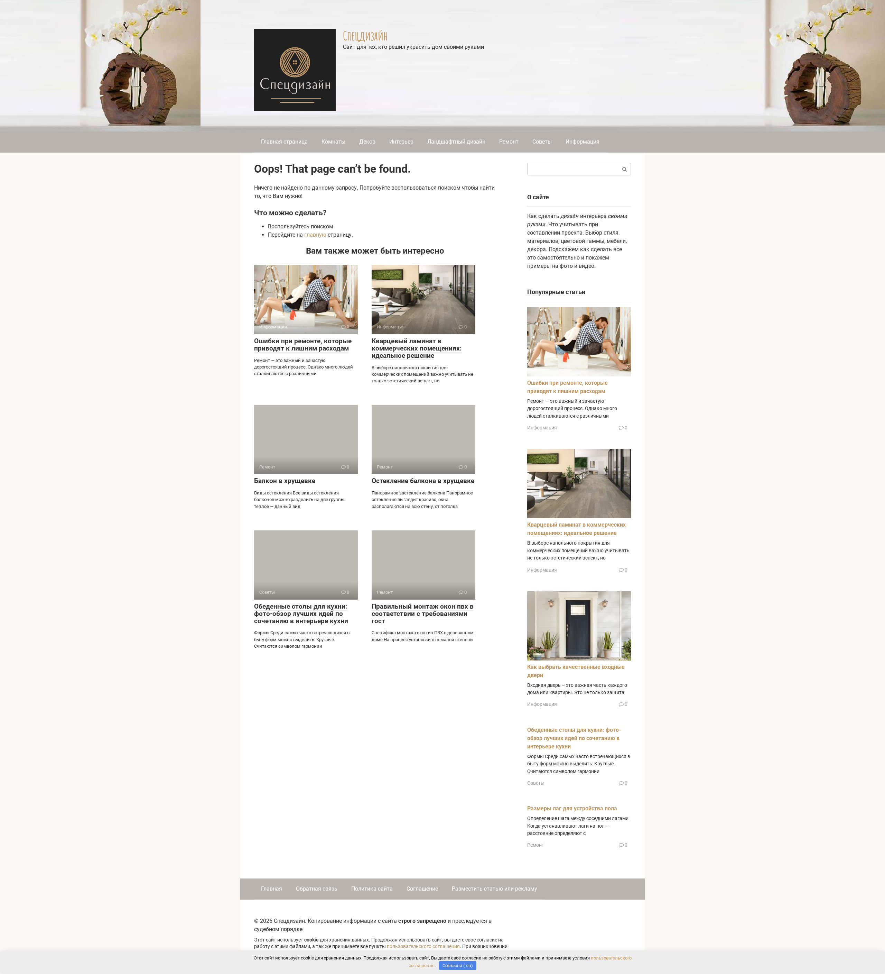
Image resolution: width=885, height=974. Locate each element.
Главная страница (284, 141)
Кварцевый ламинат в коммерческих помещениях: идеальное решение (417, 348)
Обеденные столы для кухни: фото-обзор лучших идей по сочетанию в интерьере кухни (301, 613)
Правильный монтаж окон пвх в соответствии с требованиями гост (423, 613)
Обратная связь (316, 888)
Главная (271, 888)
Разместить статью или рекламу (494, 888)
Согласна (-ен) (457, 965)
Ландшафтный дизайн (456, 141)
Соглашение (422, 888)
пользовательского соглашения (423, 946)
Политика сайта (372, 888)
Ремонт (509, 141)
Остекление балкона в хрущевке (423, 481)
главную (315, 234)
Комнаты (333, 141)
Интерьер (401, 141)
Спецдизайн (365, 36)
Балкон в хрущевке (284, 481)
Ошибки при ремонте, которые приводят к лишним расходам (303, 344)
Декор (367, 141)
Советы (542, 141)
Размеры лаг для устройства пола (572, 808)
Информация (582, 141)
